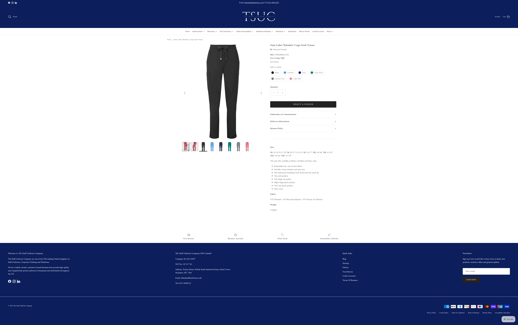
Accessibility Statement (502, 313)
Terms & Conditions (458, 313)
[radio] (275, 72)
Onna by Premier (280, 49)
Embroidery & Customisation (283, 114)
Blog (344, 259)
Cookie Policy (443, 313)
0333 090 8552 (273, 2)
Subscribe (471, 279)
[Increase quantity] (283, 93)
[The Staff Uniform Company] (259, 16)
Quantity (274, 87)
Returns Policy (276, 128)
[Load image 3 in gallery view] (223, 91)
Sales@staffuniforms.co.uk (254, 2)
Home (169, 39)
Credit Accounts (349, 276)
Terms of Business (473, 313)
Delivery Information (279, 121)
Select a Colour (276, 67)
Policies (345, 267)
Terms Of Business (350, 280)
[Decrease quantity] (272, 93)
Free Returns (348, 272)
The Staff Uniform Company (22, 305)
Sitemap (346, 263)
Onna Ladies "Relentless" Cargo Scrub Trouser (188, 39)
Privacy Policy (431, 313)
